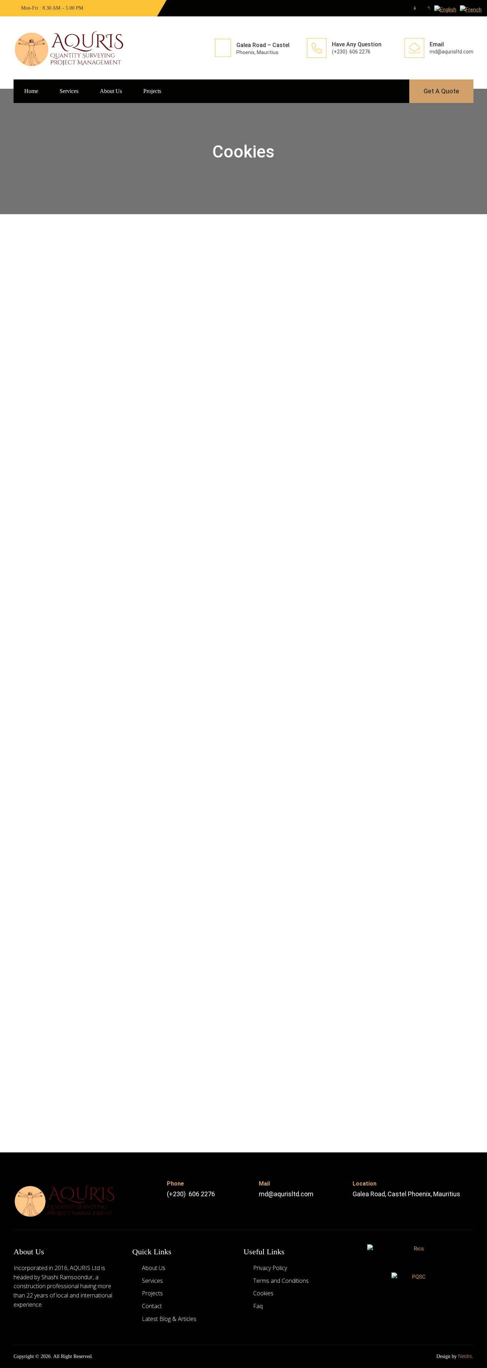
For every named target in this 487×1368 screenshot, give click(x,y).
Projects (152, 91)
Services (69, 91)
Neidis (465, 1356)
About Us (111, 91)
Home (31, 91)
